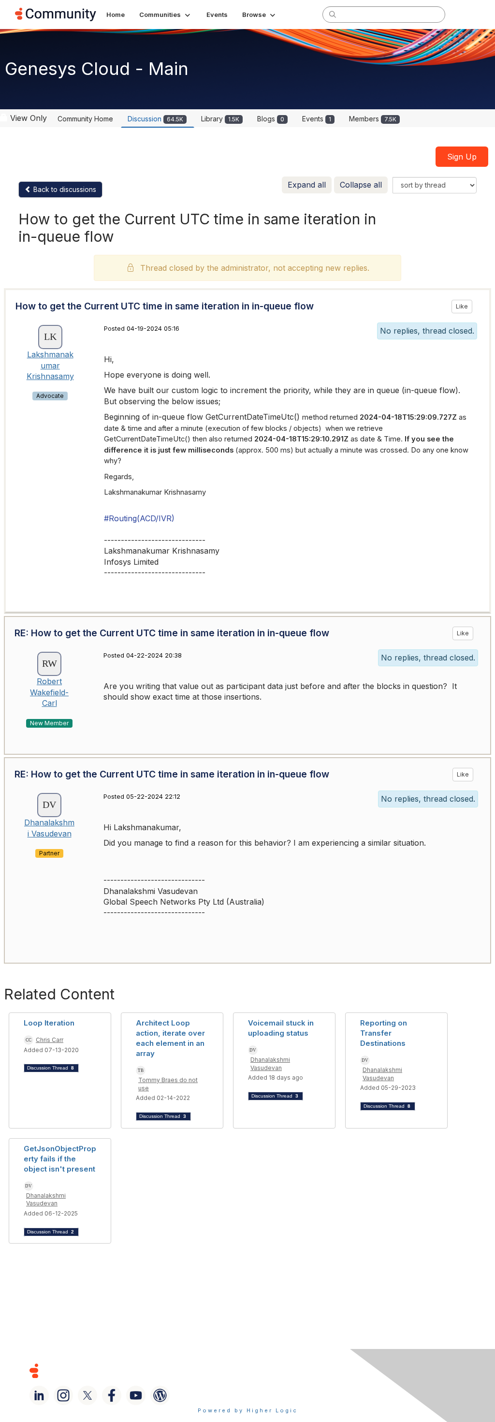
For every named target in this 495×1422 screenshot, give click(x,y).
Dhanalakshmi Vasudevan (270, 1063)
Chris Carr (49, 1039)
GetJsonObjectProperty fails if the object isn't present (60, 1158)
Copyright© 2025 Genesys (100, 1370)
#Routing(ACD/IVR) (139, 518)
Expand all (307, 185)
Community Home (85, 119)
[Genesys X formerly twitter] (87, 1395)
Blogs (270, 119)
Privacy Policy (335, 1370)
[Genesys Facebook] (111, 1395)
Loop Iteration (49, 1022)
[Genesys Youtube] (136, 1395)
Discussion (155, 119)
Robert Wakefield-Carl (49, 692)
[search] (332, 14)
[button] (165, 14)
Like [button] (462, 306)
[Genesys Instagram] (63, 1395)
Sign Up (462, 156)
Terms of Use (270, 1370)
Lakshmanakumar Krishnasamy (50, 365)
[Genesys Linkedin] (39, 1395)
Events (316, 119)
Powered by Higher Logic (248, 1410)
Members (372, 119)
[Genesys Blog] (160, 1395)
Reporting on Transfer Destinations (383, 1033)
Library (220, 119)
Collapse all (361, 185)
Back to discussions (63, 189)
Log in (467, 14)
